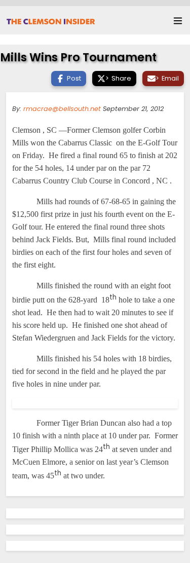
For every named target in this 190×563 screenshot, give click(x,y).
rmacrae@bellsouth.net (62, 108)
